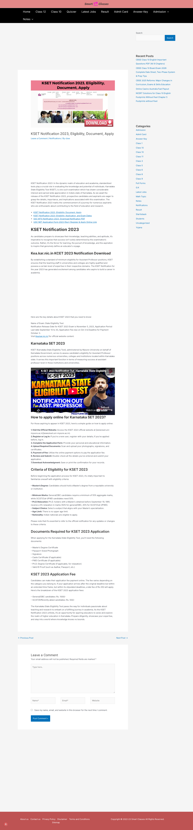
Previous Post (25, 638)
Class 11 (139, 156)
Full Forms (140, 183)
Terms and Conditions (79, 819)
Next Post (122, 638)
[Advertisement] (73, 50)
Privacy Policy (48, 819)
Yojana (139, 227)
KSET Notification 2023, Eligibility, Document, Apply (57, 212)
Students (140, 218)
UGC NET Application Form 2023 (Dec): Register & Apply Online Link (65, 222)
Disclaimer (62, 819)
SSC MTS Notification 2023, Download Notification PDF (59, 219)
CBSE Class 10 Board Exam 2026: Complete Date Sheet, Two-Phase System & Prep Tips (155, 72)
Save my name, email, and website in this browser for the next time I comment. (70, 710)
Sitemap (56, 822)
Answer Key (140, 11)
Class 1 (139, 143)
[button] (167, 12)
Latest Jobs (89, 11)
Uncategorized (143, 223)
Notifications (55, 138)
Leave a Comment (39, 138)
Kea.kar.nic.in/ (41, 336)
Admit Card (121, 11)
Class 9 (139, 178)
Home (26, 11)
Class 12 (41, 11)
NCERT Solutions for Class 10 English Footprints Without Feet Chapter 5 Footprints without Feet (153, 97)
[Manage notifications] (6, 824)
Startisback (141, 214)
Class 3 (139, 161)
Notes (26, 19)
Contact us (35, 819)
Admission (159, 11)
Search (139, 33)
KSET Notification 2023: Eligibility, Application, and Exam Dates (62, 215)
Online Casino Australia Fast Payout (152, 89)
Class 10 (56, 11)
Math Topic (141, 196)
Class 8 (139, 174)
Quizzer (71, 11)
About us (24, 819)
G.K (137, 187)
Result (105, 11)
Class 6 (139, 170)
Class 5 (139, 165)
